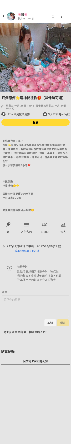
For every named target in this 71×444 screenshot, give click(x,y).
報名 (35, 122)
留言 (4, 292)
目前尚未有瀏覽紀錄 (35, 361)
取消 (50, 322)
